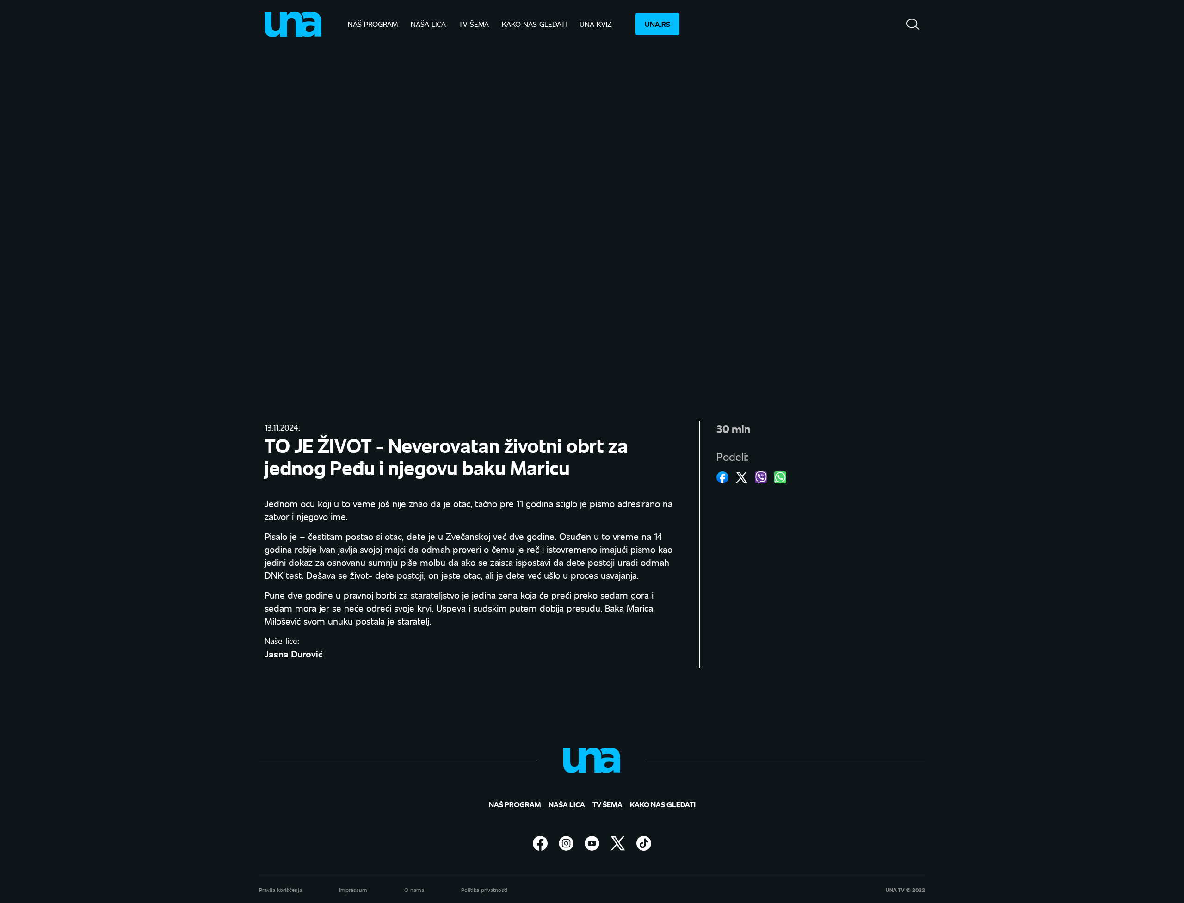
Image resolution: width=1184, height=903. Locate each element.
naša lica (428, 24)
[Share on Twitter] (741, 477)
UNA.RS (657, 24)
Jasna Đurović (293, 653)
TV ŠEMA (474, 24)
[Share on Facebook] (722, 477)
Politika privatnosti (484, 889)
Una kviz (595, 24)
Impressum (353, 889)
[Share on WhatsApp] (780, 477)
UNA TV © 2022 (905, 890)
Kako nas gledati (534, 24)
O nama (414, 889)
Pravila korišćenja (280, 889)
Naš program (373, 24)
